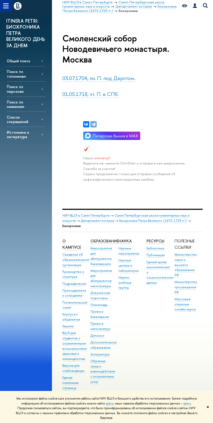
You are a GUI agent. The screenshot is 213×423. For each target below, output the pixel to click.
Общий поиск (18, 60)
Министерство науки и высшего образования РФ (186, 264)
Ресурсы (155, 241)
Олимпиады (99, 305)
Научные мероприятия (128, 251)
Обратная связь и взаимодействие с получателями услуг (102, 371)
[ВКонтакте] (86, 124)
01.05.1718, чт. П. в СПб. (90, 93)
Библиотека (155, 248)
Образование (104, 241)
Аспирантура (100, 354)
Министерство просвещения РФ (186, 287)
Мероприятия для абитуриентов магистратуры (101, 278)
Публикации (156, 255)
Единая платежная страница (70, 382)
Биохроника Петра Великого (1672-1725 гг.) (153, 220)
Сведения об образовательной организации (75, 259)
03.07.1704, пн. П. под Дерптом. (98, 78)
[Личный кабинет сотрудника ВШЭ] (195, 6)
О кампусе (71, 244)
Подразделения (74, 283)
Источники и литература (18, 134)
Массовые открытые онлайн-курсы (185, 304)
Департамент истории (97, 220)
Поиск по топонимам (16, 73)
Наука (125, 241)
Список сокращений (17, 119)
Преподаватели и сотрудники (74, 293)
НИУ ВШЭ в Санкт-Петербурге (86, 215)
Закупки (68, 326)
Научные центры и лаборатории (128, 265)
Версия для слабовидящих (73, 368)
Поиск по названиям (15, 104)
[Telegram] (93, 124)
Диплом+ (97, 335)
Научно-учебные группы (124, 282)
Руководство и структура (73, 274)
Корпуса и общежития (71, 317)
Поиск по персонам (15, 89)
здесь (109, 403)
